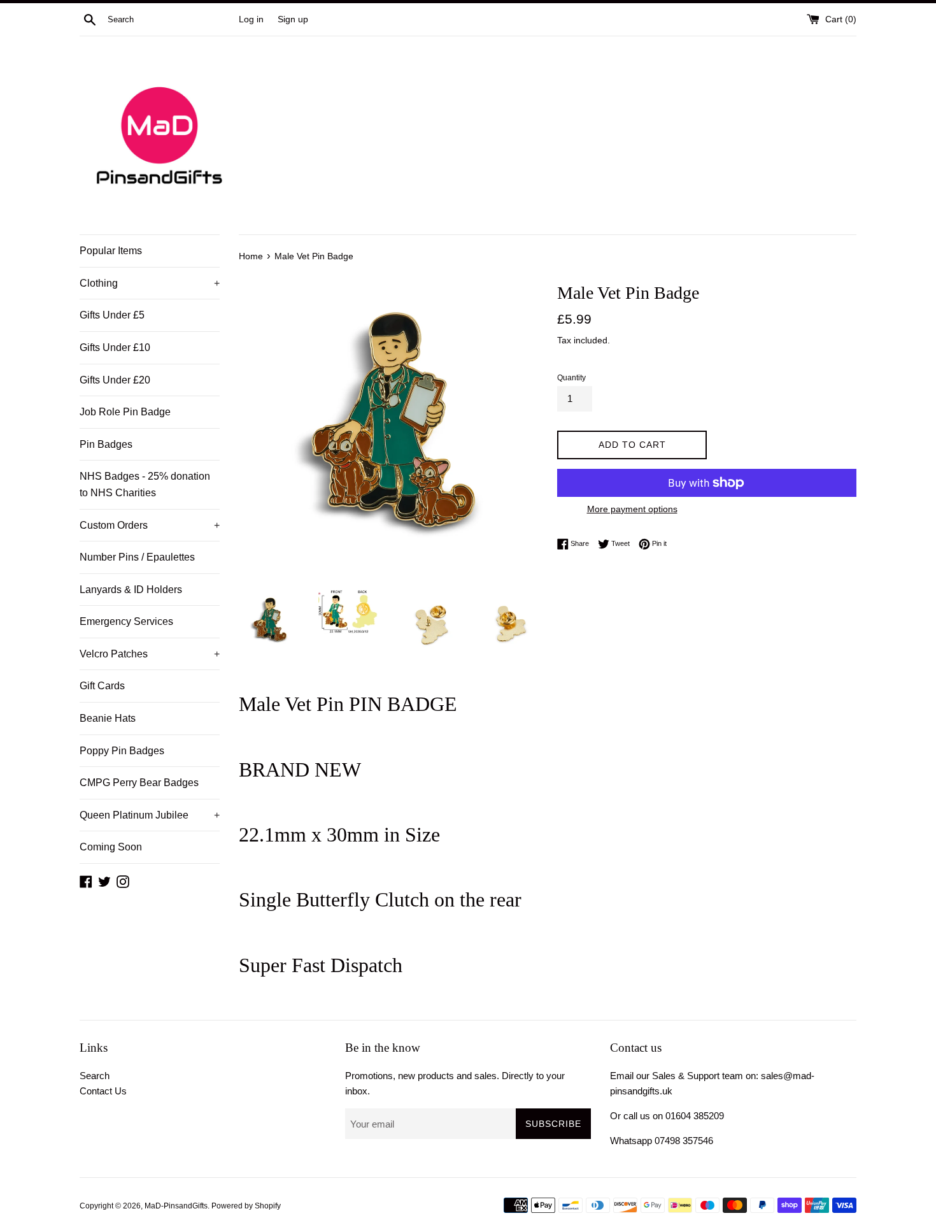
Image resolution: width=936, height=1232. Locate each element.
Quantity (571, 377)
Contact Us (103, 1090)
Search (95, 1075)
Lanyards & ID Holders (131, 589)
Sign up (293, 19)
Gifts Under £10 (115, 347)
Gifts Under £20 (115, 380)
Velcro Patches (150, 653)
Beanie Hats (108, 718)
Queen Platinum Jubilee (150, 815)
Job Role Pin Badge (125, 411)
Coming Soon (111, 847)
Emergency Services (126, 621)
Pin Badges (106, 444)
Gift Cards (102, 685)
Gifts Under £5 (112, 315)
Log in (251, 19)
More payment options (632, 509)
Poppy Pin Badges (122, 750)
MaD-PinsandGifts (176, 1205)
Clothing (150, 283)
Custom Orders (150, 525)
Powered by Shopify (246, 1205)
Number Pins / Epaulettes (137, 557)
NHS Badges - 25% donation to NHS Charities (145, 484)
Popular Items (111, 250)
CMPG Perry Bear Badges (139, 782)
